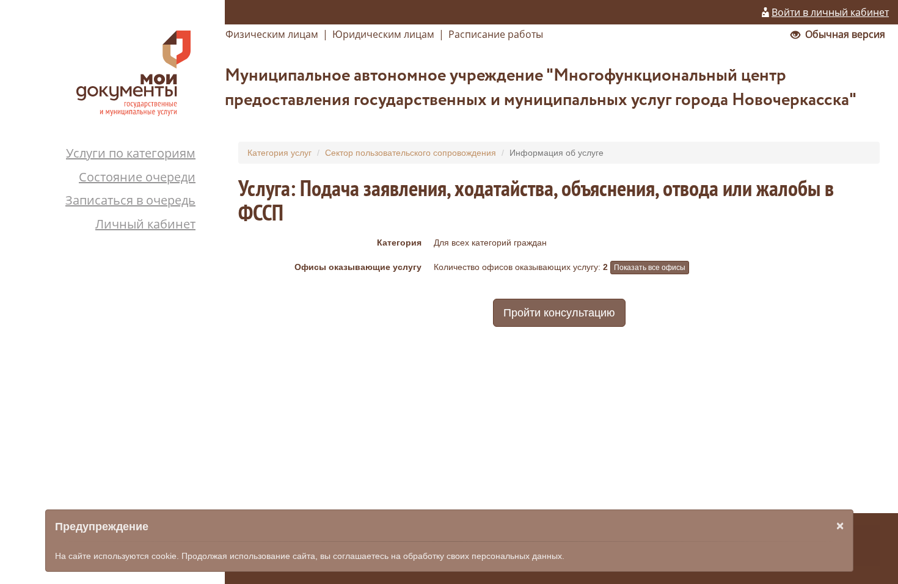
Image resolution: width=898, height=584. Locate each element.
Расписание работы (495, 34)
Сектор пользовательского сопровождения (410, 153)
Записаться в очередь (130, 200)
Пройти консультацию (559, 313)
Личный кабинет (145, 224)
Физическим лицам (271, 34)
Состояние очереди (137, 177)
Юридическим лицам (383, 34)
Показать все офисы (649, 267)
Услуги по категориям (130, 153)
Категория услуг (279, 153)
